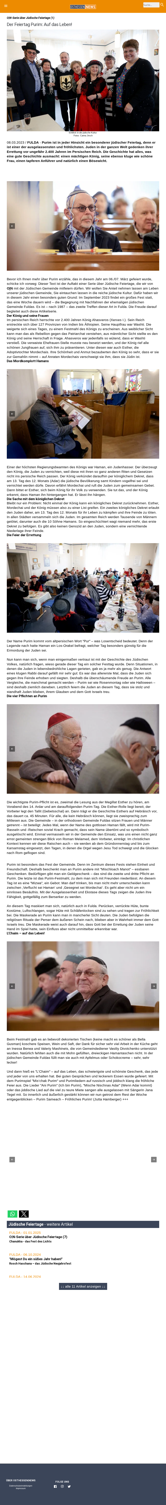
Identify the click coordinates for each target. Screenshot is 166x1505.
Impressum (21, 1488)
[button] (6, 6)
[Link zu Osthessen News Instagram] (62, 1487)
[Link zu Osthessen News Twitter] (69, 1487)
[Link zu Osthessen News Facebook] (55, 1487)
